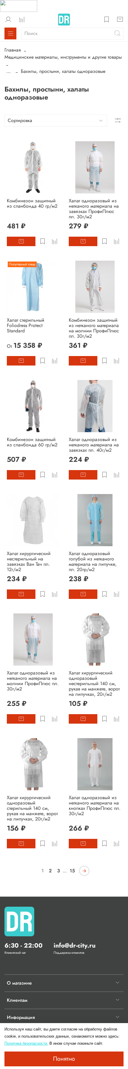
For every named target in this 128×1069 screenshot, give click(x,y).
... (8, 71)
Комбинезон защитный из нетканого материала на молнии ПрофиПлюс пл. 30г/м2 (94, 328)
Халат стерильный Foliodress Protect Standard (25, 325)
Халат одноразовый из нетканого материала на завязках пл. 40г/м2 (94, 444)
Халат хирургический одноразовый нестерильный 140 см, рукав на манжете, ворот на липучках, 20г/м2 (94, 683)
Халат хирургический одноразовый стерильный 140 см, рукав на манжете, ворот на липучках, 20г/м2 (32, 808)
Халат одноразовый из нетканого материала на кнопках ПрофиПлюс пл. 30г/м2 (95, 805)
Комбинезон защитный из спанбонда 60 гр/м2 (32, 442)
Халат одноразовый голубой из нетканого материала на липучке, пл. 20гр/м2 (93, 561)
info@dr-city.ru (75, 945)
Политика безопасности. (26, 1043)
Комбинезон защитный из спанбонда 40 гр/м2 (32, 203)
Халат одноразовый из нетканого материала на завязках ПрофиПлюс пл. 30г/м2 (94, 208)
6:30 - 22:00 (23, 945)
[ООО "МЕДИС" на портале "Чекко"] (18, 5)
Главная (12, 50)
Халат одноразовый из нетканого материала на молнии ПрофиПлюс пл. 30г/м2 (33, 680)
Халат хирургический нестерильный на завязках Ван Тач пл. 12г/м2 (29, 561)
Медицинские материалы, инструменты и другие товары (63, 57)
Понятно (64, 1058)
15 (72, 870)
